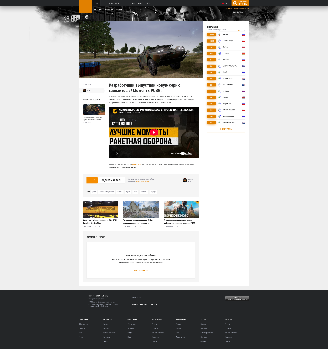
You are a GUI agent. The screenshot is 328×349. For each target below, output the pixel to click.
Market (117, 3)
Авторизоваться (141, 271)
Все (239, 30)
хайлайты (144, 192)
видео (128, 192)
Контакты (153, 304)
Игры (81, 337)
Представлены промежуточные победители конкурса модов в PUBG (179, 221)
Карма (135, 304)
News (96, 3)
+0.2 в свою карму (142, 181)
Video (148, 3)
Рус (244, 30)
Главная (98, 10)
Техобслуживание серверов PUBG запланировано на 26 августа (137, 221)
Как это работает (109, 332)
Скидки (106, 341)
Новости (109, 10)
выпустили (136, 164)
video (135, 192)
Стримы (120, 10)
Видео (178, 328)
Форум (178, 324)
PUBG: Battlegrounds (107, 192)
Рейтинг (143, 304)
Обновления (83, 324)
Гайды (81, 332)
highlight (153, 192)
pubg (94, 192)
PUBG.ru (92, 302)
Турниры (82, 328)
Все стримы (226, 129)
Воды (178, 332)
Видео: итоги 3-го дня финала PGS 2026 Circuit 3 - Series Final (100, 221)
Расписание (180, 337)
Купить (105, 324)
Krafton (119, 192)
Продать (106, 328)
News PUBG (136, 297)
